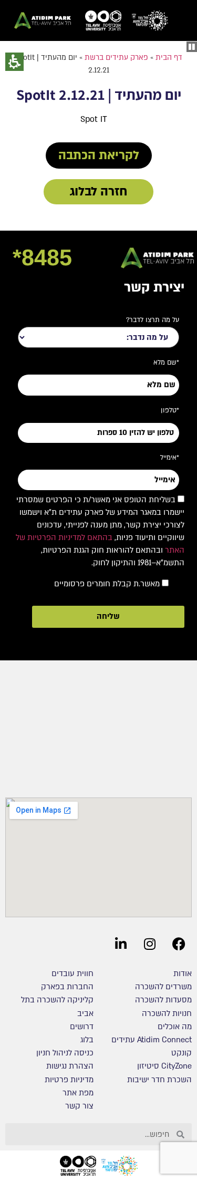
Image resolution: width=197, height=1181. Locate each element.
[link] (150, 20)
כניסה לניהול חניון (64, 1053)
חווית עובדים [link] (72, 973)
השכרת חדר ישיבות (159, 1079)
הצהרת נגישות (70, 1066)
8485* (42, 257)
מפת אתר (78, 1092)
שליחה (108, 616)
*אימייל (169, 457)
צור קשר (79, 1106)
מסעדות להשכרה (163, 999)
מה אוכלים (175, 1026)
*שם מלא (166, 362)
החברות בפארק (67, 986)
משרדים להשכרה (163, 986)
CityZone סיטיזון (164, 1066)
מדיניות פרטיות (69, 1079)
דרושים (82, 1026)
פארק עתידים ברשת (116, 58)
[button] (191, 47)
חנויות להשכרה (167, 1013)
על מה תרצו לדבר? (152, 320)
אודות (182, 973)
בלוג (87, 1039)
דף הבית (168, 58)
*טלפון (170, 410)
